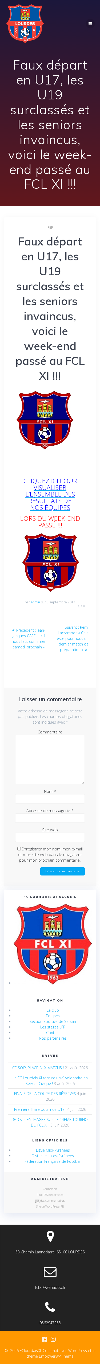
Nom (50, 791)
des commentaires (50, 1200)
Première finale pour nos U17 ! (40, 1109)
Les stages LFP (52, 1027)
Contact (53, 1032)
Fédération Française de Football (53, 1161)
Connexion (50, 1189)
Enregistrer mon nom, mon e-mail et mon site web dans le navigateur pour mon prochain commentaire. (50, 854)
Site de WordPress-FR (50, 1206)
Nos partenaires (53, 1038)
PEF (50, 227)
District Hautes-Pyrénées (53, 1155)
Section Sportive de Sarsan (53, 1021)
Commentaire (50, 732)
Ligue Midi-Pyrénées (53, 1150)
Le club (53, 1010)
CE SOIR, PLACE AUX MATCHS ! (38, 1067)
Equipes (53, 1015)
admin (35, 602)
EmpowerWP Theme (56, 1356)
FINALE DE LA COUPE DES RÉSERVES (45, 1093)
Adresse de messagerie (50, 810)
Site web (50, 829)
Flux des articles (50, 1195)
